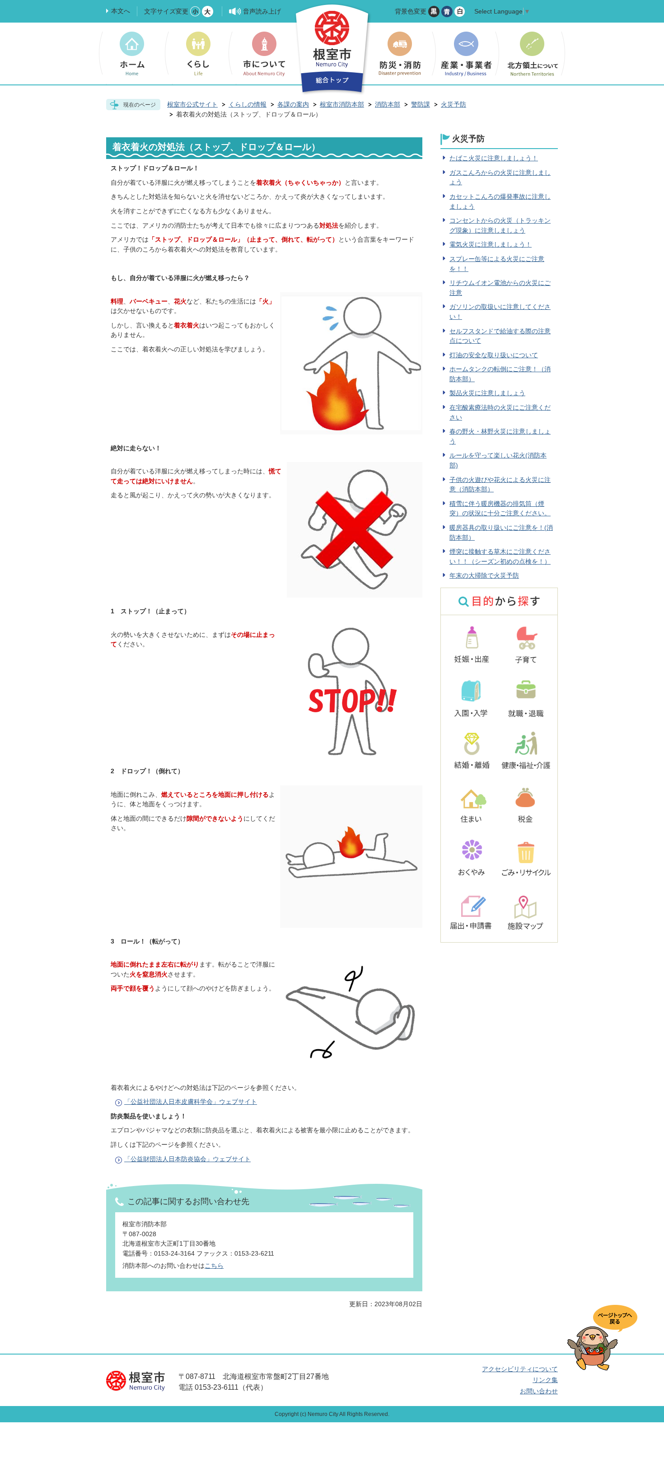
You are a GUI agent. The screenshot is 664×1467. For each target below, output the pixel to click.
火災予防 (453, 104)
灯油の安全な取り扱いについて (493, 355)
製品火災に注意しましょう (487, 393)
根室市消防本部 (342, 104)
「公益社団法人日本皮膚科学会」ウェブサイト (190, 1101)
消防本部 (387, 104)
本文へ (120, 10)
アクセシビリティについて (520, 1369)
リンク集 (545, 1379)
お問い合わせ (539, 1391)
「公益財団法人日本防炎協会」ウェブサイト (187, 1159)
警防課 (420, 104)
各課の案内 (293, 104)
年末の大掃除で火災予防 (484, 575)
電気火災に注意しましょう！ (490, 244)
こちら (214, 1265)
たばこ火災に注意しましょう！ (493, 158)
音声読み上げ (262, 11)
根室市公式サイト (192, 104)
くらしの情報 (248, 104)
